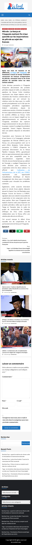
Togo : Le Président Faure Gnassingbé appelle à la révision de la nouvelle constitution (18, 249)
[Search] (29, 15)
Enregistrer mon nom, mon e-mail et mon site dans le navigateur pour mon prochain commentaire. (15, 420)
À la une (4, 282)
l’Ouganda (23, 73)
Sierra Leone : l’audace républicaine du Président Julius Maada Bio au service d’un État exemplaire (15, 288)
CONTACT (5, 29)
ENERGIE (17, 29)
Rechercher (5, 437)
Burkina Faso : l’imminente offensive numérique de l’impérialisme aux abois (16, 475)
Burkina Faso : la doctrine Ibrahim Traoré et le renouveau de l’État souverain (15, 460)
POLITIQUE (23, 29)
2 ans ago (6, 45)
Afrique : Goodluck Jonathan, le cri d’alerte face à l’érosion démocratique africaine (15, 320)
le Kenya (13, 73)
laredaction (11, 45)
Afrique (4, 315)
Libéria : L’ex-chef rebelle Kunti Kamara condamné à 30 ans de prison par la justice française (15, 241)
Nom (4, 401)
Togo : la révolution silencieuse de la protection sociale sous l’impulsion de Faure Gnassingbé (15, 470)
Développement (11, 282)
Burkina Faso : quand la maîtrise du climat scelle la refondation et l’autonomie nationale (16, 455)
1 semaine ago (7, 292)
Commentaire (7, 377)
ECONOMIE (11, 29)
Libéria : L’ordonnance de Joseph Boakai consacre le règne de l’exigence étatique (14, 351)
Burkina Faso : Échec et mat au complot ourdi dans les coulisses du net (15, 465)
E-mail (19, 401)
